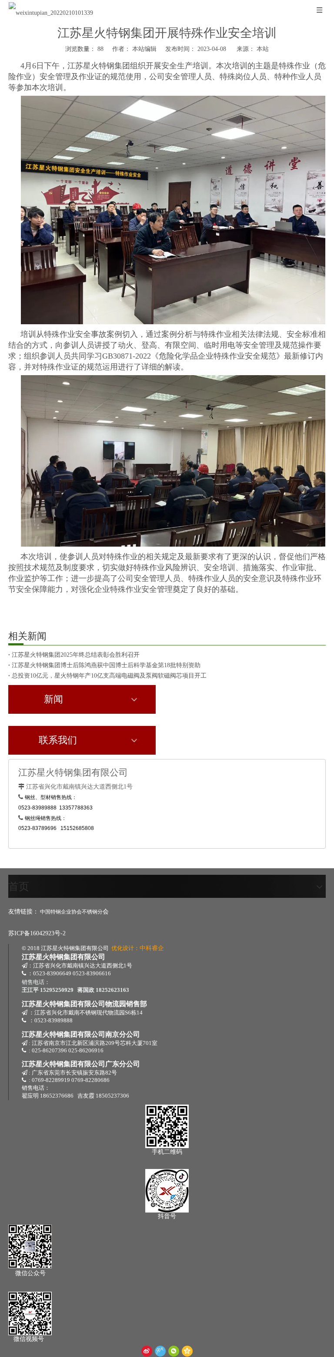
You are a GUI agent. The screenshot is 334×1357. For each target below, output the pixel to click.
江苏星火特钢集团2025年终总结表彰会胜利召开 (76, 655)
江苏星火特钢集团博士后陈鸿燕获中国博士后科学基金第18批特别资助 (106, 665)
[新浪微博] (146, 1351)
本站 (263, 49)
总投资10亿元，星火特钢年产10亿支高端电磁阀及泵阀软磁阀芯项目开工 (109, 675)
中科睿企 (152, 948)
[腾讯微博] (160, 1351)
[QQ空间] (187, 1351)
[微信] (173, 1351)
